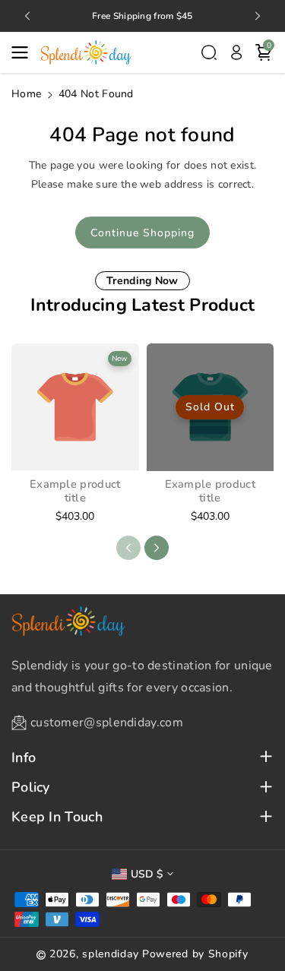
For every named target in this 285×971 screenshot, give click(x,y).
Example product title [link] (75, 491)
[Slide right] (156, 548)
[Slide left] (128, 548)
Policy (30, 787)
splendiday (110, 954)
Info (23, 758)
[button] (24, 52)
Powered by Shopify (195, 954)
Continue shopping (142, 233)
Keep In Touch (57, 817)
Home (26, 94)
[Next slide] (258, 16)
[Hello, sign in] (236, 52)
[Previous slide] (27, 16)
